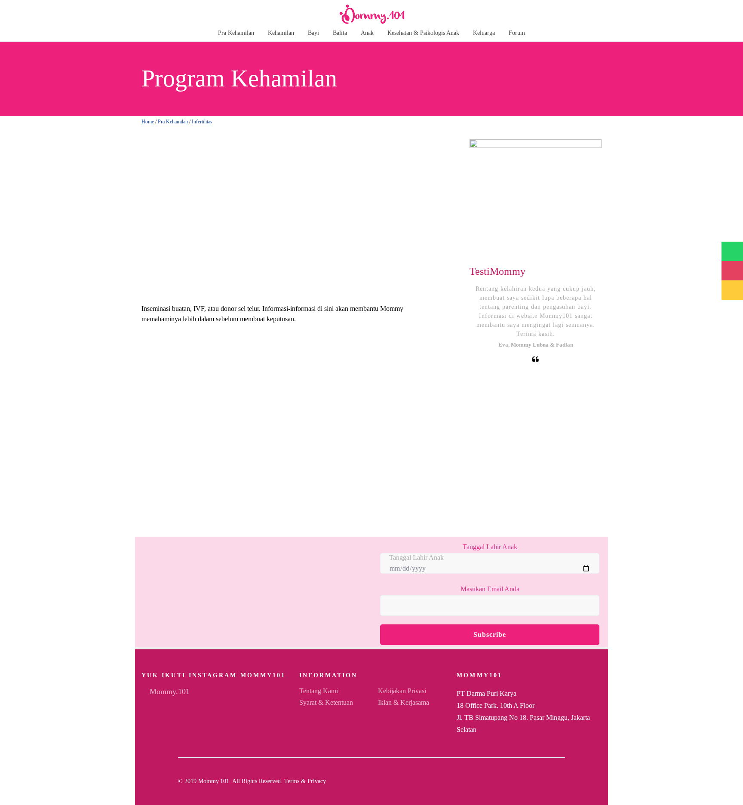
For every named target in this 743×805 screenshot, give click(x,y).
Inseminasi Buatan (173, 419)
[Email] (535, 781)
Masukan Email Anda (490, 589)
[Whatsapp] (562, 781)
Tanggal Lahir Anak (490, 546)
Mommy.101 (168, 691)
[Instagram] (549, 781)
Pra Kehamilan (173, 122)
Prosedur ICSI (166, 469)
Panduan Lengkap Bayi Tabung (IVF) (206, 368)
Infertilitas (202, 122)
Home (147, 122)
